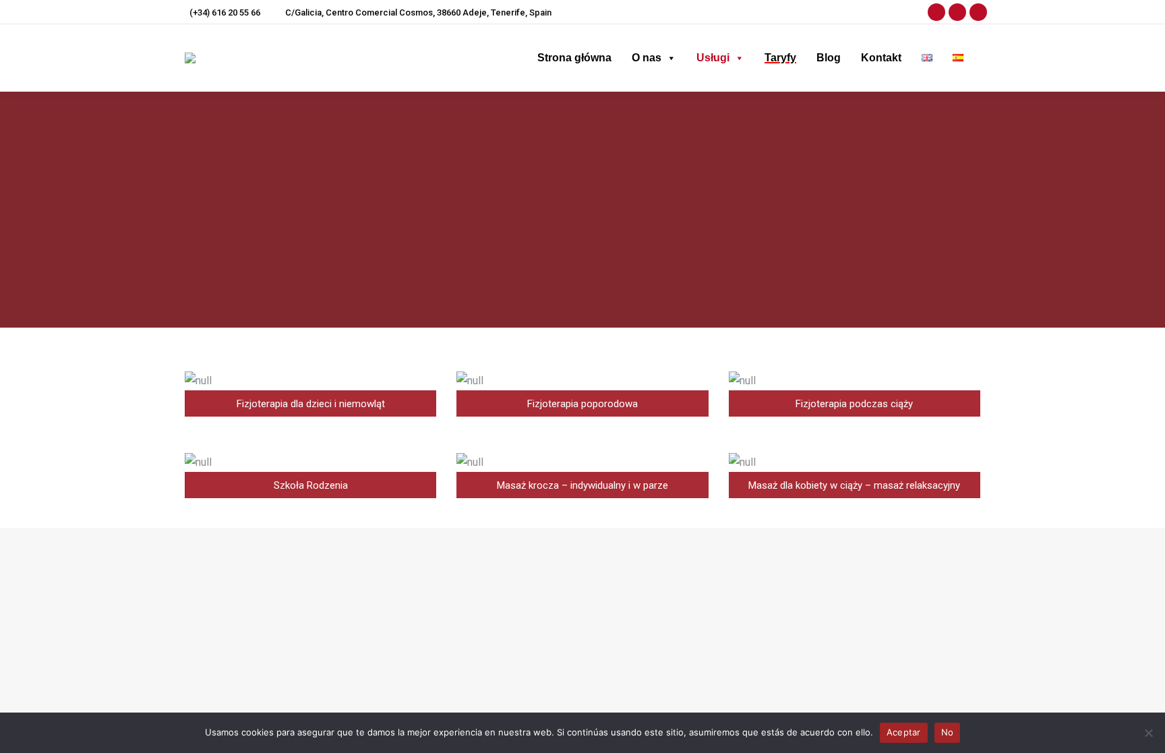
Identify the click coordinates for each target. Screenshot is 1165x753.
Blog (828, 57)
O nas (646, 57)
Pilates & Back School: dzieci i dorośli (542, 628)
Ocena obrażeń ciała (505, 573)
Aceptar (904, 732)
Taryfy (780, 57)
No (947, 732)
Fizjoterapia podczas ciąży (518, 609)
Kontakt (881, 57)
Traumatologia (492, 591)
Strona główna (574, 57)
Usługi (712, 57)
